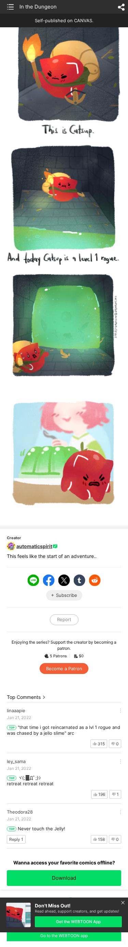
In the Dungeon (38, 6)
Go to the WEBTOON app (64, 935)
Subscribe (66, 595)
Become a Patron (64, 668)
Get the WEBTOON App (78, 921)
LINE (33, 580)
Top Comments (24, 697)
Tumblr (79, 580)
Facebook (49, 580)
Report (64, 619)
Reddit (95, 580)
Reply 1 (16, 839)
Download (64, 878)
